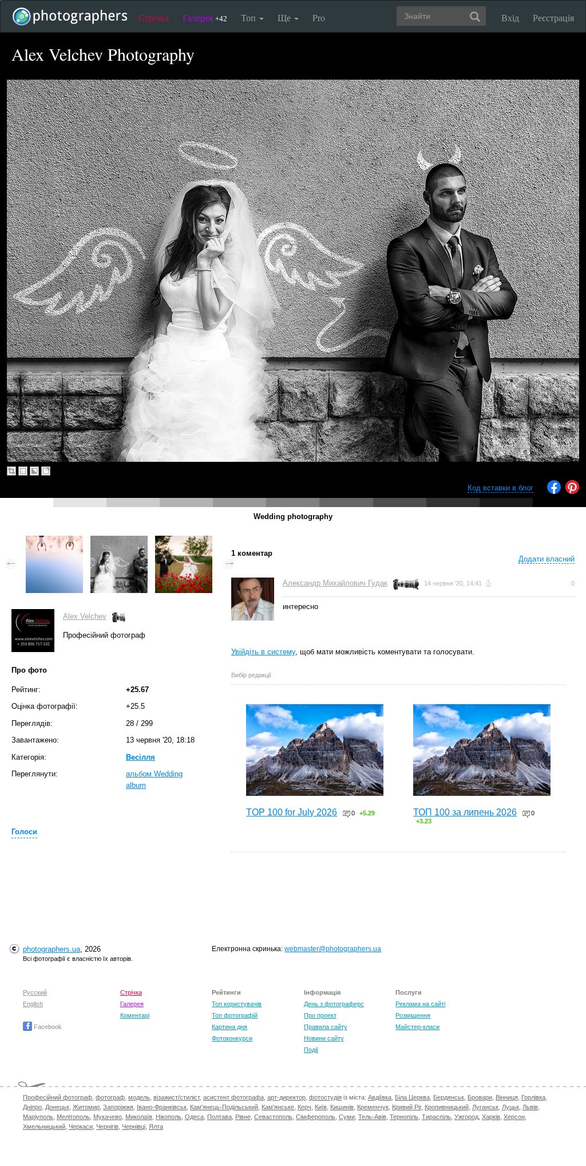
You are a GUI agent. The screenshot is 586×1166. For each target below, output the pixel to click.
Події (311, 1049)
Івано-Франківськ (162, 1107)
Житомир (86, 1107)
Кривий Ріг (406, 1107)
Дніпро (32, 1107)
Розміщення (412, 1015)
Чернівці (133, 1126)
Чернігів (107, 1126)
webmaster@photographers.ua (332, 949)
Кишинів (342, 1107)
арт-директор (286, 1097)
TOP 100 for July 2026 (291, 812)
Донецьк (57, 1107)
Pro (318, 17)
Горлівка (533, 1097)
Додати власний (546, 559)
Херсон (514, 1116)
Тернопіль (404, 1116)
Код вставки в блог (500, 488)
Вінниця (507, 1097)
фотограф (110, 1097)
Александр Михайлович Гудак (335, 583)
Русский (35, 992)
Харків (491, 1116)
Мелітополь (73, 1116)
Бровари (480, 1097)
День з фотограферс (334, 1003)
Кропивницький (447, 1107)
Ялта (156, 1126)
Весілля (140, 757)
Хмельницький (44, 1126)
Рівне (243, 1116)
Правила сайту (325, 1026)
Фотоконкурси (232, 1038)
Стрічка (153, 17)
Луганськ (485, 1107)
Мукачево (107, 1116)
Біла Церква (412, 1097)
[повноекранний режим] (45, 471)
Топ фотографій (235, 1015)
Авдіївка (379, 1097)
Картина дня (229, 1026)
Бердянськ (448, 1097)
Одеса (194, 1116)
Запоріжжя (118, 1107)
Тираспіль (436, 1116)
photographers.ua (51, 949)
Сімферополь (315, 1116)
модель (139, 1097)
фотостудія (325, 1097)
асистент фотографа (233, 1097)
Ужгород (466, 1116)
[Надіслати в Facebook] (554, 491)
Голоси (24, 831)
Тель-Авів (372, 1116)
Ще (285, 17)
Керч (304, 1107)
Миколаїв (138, 1116)
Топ (249, 17)
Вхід (510, 17)
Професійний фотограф (57, 1097)
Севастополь (273, 1116)
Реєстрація (553, 17)
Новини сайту (324, 1038)
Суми (347, 1116)
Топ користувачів (237, 1003)
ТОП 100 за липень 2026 (465, 812)
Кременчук (373, 1107)
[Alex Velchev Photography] (54, 541)
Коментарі (134, 1015)
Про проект (320, 1015)
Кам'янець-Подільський (224, 1107)
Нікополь (168, 1116)
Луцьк (510, 1107)
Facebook (47, 1026)
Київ (321, 1107)
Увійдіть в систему (263, 651)
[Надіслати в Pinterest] (572, 491)
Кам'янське (278, 1107)
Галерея (205, 17)
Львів (530, 1107)
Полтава (219, 1116)
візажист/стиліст (176, 1097)
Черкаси (81, 1126)
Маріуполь (38, 1116)
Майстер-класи (417, 1026)
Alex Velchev (84, 616)
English (33, 1003)
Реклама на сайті (420, 1003)
